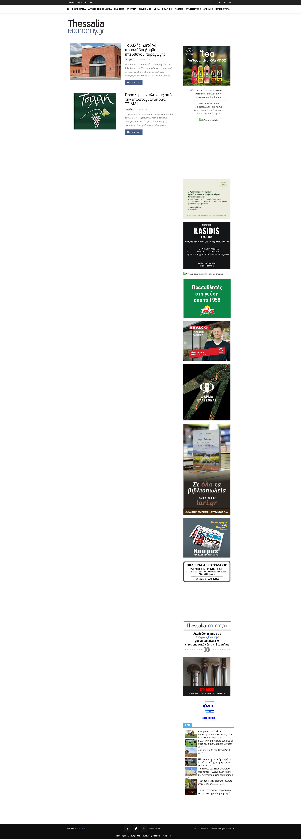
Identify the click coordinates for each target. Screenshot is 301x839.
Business (119, 9)
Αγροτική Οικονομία (100, 9)
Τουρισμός (145, 9)
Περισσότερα (133, 82)
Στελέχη (129, 109)
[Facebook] (127, 829)
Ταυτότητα (121, 835)
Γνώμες (178, 9)
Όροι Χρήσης (134, 835)
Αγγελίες (208, 9)
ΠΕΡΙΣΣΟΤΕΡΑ (222, 9)
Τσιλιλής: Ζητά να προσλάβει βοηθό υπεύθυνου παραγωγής (145, 50)
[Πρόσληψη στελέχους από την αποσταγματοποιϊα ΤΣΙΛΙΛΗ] (95, 111)
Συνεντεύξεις (193, 9)
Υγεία (157, 9)
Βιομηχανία (79, 9)
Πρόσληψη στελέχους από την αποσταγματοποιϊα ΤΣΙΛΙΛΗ (148, 99)
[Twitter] (136, 829)
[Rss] (144, 829)
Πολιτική (167, 9)
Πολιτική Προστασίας (151, 835)
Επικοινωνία (154, 828)
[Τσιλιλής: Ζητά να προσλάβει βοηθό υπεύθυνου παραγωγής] (95, 61)
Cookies (167, 835)
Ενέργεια (131, 9)
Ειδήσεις (129, 60)
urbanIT (81, 828)
